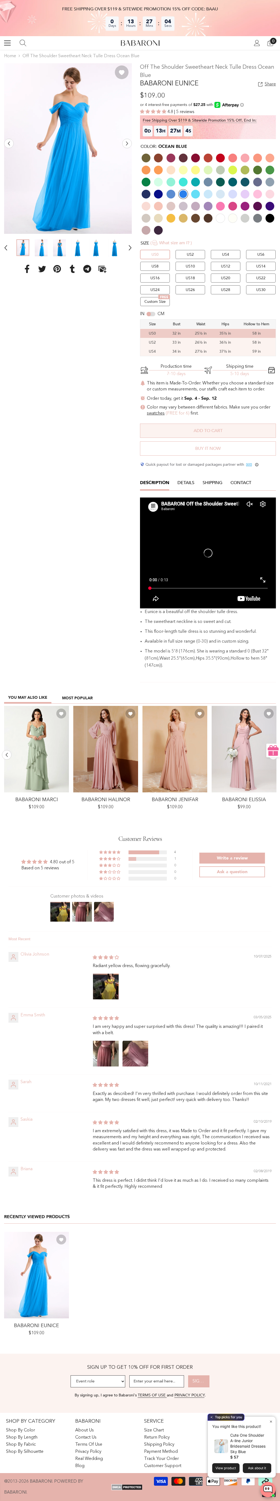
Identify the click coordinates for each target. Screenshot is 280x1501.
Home (10, 56)
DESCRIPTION (154, 483)
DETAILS (185, 483)
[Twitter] (42, 269)
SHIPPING (212, 483)
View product (225, 1468)
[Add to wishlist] (122, 72)
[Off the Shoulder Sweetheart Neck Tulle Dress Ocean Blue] (36, 1275)
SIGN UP (200, 1381)
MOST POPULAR (77, 698)
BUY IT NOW (208, 448)
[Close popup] (271, 1421)
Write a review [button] (232, 858)
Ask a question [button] (232, 872)
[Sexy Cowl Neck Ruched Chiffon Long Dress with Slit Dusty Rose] (244, 749)
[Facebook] (27, 269)
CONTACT (241, 483)
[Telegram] (87, 269)
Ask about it (257, 1468)
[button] (9, 143)
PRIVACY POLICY (189, 1395)
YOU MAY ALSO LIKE (27, 697)
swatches (156, 413)
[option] (68, 148)
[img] (106, 958)
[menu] (7, 43)
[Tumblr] (72, 269)
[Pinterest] (57, 269)
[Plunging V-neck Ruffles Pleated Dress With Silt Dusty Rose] (174, 749)
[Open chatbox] (268, 1489)
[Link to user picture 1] (106, 986)
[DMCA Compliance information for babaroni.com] (126, 1487)
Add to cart (208, 431)
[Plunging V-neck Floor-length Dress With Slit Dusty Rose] (105, 749)
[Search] (23, 43)
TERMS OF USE (152, 1395)
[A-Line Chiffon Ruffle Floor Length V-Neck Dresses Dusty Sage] (36, 749)
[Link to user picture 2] (135, 1053)
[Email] (102, 269)
